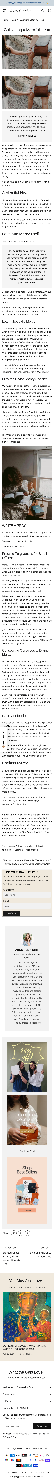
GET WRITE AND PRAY (13, 546)
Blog (14, 20)
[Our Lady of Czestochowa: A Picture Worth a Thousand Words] (27, 1316)
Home (5, 20)
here (38, 1022)
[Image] (27, 1067)
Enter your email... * (14, 1424)
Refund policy (11, 1470)
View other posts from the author (27, 956)
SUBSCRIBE (11, 913)
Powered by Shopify (38, 1446)
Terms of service (42, 1470)
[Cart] (50, 10)
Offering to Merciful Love (34, 689)
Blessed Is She (21, 1446)
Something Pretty (33, 998)
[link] (14, 1233)
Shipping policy (17, 1474)
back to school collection (36, 3)
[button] (3, 739)
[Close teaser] (7, 726)
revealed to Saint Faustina (22, 241)
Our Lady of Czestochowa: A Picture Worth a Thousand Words (24, 1345)
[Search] (43, 10)
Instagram (34, 1019)
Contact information (35, 1474)
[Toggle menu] (4, 10)
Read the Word (27, 1151)
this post (15, 441)
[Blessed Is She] (20, 10)
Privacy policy (26, 1470)
